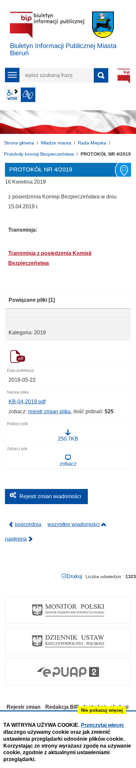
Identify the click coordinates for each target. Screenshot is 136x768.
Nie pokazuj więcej (102, 710)
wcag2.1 (12, 95)
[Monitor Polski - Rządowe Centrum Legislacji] (68, 610)
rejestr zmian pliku (49, 411)
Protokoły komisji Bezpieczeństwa (39, 154)
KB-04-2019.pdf (27, 401)
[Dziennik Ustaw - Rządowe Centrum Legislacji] (68, 641)
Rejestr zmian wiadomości (50, 496)
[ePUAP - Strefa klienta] (68, 672)
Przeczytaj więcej (102, 725)
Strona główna (19, 142)
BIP (124, 76)
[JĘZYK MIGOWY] (28, 95)
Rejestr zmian (24, 707)
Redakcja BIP (62, 707)
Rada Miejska (92, 142)
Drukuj (74, 576)
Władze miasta (56, 142)
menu (12, 75)
